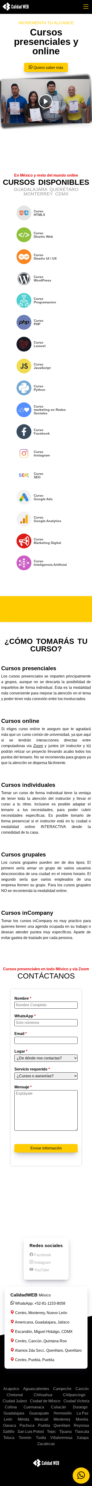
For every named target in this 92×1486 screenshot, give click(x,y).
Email (20, 1034)
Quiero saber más (48, 68)
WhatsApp (25, 1016)
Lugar (20, 1051)
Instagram (42, 1262)
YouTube (41, 1270)
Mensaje (23, 1087)
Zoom (38, 746)
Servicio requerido (32, 1069)
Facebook (42, 1255)
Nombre (22, 998)
